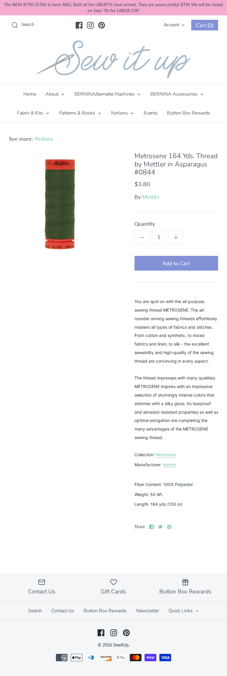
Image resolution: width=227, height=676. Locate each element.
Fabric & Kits (30, 113)
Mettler (151, 197)
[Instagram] (90, 25)
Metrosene (166, 454)
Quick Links (181, 611)
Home (29, 94)
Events (151, 113)
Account (171, 24)
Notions (120, 113)
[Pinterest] (101, 25)
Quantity (144, 223)
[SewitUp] (113, 59)
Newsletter (147, 611)
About (53, 94)
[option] (61, 204)
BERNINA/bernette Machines (105, 94)
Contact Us (62, 611)
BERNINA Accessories (174, 94)
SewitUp (121, 644)
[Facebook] (79, 25)
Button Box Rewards (188, 113)
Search (35, 611)
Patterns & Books (77, 113)
